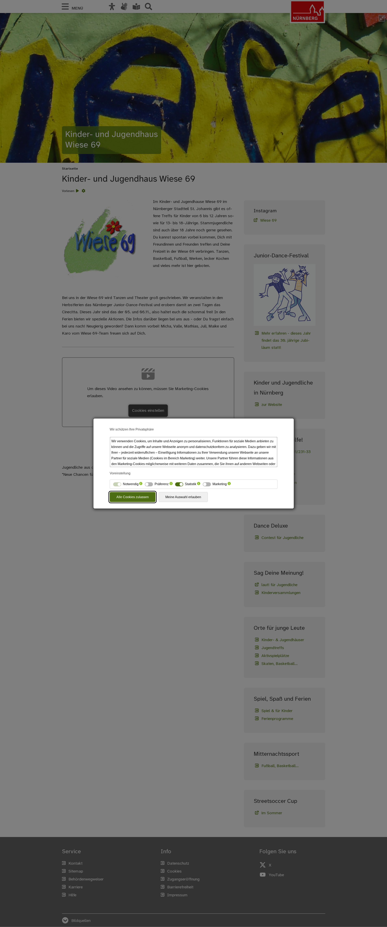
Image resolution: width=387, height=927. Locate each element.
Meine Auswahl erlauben (183, 497)
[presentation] (140, 484)
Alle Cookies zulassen (132, 497)
